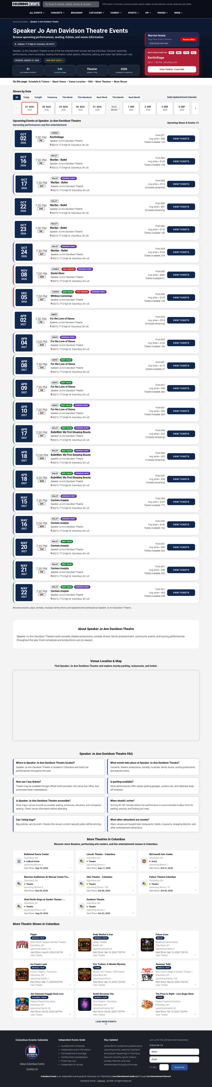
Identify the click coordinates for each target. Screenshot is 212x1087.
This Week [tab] (67, 97)
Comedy (115, 13)
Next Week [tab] (102, 97)
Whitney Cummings (61, 295)
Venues (161, 13)
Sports (132, 13)
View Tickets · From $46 (172, 69)
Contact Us (32, 1069)
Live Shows (95, 13)
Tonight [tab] (38, 97)
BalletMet (56, 432)
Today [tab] (26, 97)
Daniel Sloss (57, 273)
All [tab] (17, 97)
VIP (147, 13)
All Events (36, 13)
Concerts (56, 13)
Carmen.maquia (60, 500)
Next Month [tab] (134, 97)
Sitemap (101, 1081)
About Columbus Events (32, 1063)
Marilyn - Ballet (58, 159)
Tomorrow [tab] (52, 97)
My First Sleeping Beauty (77, 432)
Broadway (77, 13)
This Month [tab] (118, 97)
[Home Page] (26, 4)
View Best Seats (53, 60)
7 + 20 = (153, 1067)
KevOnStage (57, 137)
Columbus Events (20, 22)
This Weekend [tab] (85, 97)
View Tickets (181, 138)
